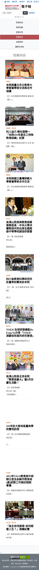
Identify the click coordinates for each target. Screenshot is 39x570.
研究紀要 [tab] (19, 27)
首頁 (15, 1)
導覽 (8, 1)
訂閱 (30, 1)
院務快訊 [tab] (26, 37)
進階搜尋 (32, 13)
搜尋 (25, 13)
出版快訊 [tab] (19, 42)
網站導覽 (6, 567)
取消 (37, 1)
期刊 (23, 1)
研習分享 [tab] (19, 32)
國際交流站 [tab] (19, 47)
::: (2, 1)
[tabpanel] (19, 298)
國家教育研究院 (25, 567)
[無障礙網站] (24, 557)
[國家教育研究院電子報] (21, 7)
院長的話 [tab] (19, 22)
